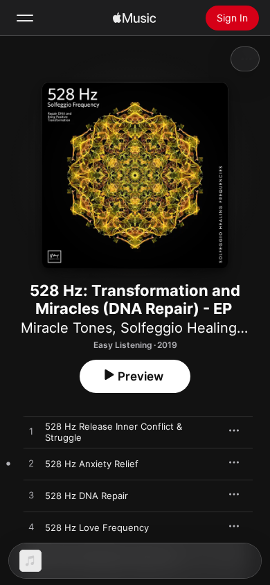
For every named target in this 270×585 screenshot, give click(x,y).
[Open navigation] (25, 18)
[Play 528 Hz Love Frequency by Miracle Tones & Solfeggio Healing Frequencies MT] (31, 527)
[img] (134, 18)
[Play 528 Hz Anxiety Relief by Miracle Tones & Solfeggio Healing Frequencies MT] (31, 463)
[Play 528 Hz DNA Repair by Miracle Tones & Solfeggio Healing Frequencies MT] (31, 495)
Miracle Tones (66, 328)
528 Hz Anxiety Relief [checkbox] (91, 463)
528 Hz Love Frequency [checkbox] (97, 527)
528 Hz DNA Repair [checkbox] (86, 495)
